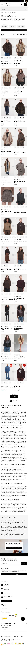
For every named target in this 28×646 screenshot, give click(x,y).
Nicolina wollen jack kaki (7, 241)
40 (20, 57)
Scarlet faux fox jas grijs (6, 182)
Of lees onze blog (4, 627)
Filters (13, 30)
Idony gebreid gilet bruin (20, 269)
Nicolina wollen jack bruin (20, 241)
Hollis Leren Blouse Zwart (7, 358)
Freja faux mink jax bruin (20, 152)
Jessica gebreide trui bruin (7, 299)
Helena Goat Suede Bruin (7, 269)
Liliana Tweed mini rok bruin (6, 212)
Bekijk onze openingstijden (14, 574)
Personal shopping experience (14, 547)
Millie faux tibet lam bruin (7, 63)
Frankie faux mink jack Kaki (19, 122)
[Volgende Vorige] (16, 401)
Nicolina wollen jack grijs (20, 212)
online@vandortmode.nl (8, 596)
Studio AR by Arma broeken (9, 434)
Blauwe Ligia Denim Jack (7, 388)
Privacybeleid (13, 639)
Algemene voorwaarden (6, 639)
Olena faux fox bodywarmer (4, 92)
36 (15, 57)
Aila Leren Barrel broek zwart (6, 329)
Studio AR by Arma (13, 12)
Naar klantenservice (6, 600)
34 (15, 87)
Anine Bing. (3, 473)
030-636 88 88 (6, 589)
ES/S (2, 57)
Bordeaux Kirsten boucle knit (20, 387)
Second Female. (15, 470)
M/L (7, 57)
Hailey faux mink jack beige (6, 152)
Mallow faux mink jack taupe (6, 122)
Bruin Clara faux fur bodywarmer (19, 62)
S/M (4, 57)
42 (26, 207)
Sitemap (18, 639)
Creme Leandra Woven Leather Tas (19, 357)
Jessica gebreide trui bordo (19, 299)
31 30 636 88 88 (7, 593)
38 (7, 87)
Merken (6, 12)
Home (2, 12)
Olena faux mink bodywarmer (18, 92)
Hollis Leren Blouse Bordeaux (19, 329)
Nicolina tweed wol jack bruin (20, 182)
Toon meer (14, 396)
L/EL (10, 57)
